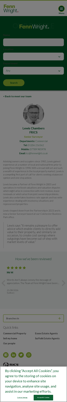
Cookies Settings (22, 397)
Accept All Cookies (43, 397)
